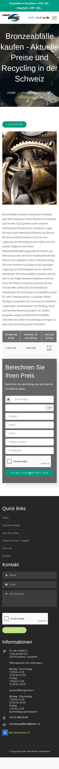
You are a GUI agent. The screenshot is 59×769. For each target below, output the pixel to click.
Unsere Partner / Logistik (15, 540)
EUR (39, 17)
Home (11, 92)
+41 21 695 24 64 (18, 717)
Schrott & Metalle (11, 525)
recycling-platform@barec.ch (24, 724)
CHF (31, 17)
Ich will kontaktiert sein (30, 473)
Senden (14, 630)
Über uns (7, 548)
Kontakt (6, 556)
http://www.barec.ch (19, 732)
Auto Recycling (10, 533)
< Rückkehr (14, 124)
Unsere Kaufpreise (35, 92)
